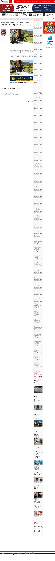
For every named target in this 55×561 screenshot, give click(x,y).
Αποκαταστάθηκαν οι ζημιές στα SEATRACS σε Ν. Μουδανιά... (38, 201)
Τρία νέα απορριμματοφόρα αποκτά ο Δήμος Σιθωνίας (37, 372)
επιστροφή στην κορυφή (29, 101)
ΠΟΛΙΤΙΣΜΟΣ (35, 1)
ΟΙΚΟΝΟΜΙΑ (28, 1)
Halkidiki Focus (15, 25)
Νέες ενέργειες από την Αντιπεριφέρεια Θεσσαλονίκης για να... (38, 263)
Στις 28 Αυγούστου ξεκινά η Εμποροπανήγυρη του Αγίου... (37, 225)
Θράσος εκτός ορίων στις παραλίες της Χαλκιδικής (37, 209)
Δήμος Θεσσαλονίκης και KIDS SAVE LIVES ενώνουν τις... (37, 113)
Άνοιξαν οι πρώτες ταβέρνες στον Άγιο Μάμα (37, 357)
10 (34, 530)
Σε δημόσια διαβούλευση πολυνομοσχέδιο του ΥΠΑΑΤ (37, 314)
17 (34, 531)
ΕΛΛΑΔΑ (19, 1)
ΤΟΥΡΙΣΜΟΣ (16, 1)
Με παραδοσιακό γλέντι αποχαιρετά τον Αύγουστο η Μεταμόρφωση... (38, 187)
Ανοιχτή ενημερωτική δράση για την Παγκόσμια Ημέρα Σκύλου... (37, 249)
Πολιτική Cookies (33, 552)
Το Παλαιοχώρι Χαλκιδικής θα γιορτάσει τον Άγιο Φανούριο (50, 14)
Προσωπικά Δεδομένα (27, 552)
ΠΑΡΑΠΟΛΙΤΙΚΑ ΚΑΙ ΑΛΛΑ (37, 384)
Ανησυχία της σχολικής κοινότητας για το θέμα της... (38, 98)
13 (38, 530)
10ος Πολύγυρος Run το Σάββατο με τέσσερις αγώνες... (38, 141)
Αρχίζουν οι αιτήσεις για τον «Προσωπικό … (37, 473)
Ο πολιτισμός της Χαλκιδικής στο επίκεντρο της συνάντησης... (37, 179)
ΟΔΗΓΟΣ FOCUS (48, 1)
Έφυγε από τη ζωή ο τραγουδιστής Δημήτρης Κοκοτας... (37, 277)
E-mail (4, 26)
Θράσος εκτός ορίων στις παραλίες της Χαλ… (37, 380)
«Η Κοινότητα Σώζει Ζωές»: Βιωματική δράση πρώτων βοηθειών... (37, 33)
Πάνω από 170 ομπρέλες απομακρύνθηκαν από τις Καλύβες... (38, 270)
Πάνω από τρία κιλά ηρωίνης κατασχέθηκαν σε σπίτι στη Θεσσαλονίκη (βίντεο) (11, 94)
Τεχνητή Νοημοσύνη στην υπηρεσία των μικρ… (37, 455)
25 (35, 533)
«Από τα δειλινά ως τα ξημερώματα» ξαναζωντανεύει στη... (37, 171)
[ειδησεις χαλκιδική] (11, 1)
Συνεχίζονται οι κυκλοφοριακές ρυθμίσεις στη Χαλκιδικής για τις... (37, 134)
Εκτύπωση (2, 26)
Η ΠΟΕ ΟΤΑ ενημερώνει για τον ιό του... (38, 242)
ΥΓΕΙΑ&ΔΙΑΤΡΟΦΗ (39, 1)
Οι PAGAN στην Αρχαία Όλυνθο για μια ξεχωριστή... (38, 350)
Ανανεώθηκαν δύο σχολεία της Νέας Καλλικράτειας (37, 321)
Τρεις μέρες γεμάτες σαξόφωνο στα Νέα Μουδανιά (37, 127)
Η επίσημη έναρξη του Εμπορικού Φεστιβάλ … (36, 486)
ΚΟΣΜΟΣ (22, 1)
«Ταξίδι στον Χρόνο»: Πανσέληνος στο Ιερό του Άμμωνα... (37, 364)
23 (42, 531)
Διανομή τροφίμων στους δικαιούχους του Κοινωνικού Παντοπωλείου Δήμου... (38, 149)
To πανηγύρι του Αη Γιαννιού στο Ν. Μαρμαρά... (37, 47)
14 (39, 530)
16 (42, 530)
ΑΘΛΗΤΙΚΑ (31, 1)
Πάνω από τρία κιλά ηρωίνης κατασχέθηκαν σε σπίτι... (38, 54)
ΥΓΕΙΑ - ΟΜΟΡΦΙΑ (37, 240)
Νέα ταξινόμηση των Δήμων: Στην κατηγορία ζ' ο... (38, 164)
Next (41, 377)
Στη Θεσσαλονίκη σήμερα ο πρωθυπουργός (37, 61)
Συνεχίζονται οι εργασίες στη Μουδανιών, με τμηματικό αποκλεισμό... (38, 106)
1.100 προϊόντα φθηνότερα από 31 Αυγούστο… (37, 506)
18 (35, 531)
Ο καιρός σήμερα (37, 78)
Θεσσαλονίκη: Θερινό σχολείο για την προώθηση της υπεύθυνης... (37, 343)
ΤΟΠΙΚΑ (13, 1)
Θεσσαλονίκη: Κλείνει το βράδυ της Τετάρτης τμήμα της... (38, 328)
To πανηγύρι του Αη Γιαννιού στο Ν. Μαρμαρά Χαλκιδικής (23, 14)
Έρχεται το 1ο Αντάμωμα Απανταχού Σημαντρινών (37, 292)
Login (53, 1)
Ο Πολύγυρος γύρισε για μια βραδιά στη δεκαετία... (38, 299)
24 (34, 533)
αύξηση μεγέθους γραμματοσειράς (25, 25)
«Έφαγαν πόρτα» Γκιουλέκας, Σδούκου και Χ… (38, 416)
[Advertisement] (26, 544)
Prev (40, 377)
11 (35, 530)
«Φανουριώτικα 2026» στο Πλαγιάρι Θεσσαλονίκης (37, 256)
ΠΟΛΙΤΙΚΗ (25, 1)
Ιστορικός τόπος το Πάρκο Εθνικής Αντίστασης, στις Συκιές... (37, 157)
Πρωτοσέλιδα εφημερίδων (36, 73)
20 (38, 531)
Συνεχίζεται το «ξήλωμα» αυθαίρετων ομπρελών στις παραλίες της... (37, 306)
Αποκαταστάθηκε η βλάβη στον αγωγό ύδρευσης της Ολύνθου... (37, 285)
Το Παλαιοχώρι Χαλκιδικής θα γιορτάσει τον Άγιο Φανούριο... (38, 84)
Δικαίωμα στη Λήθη (22, 552)
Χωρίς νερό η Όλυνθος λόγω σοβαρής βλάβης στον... (38, 335)
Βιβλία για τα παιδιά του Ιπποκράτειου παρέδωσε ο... (38, 120)
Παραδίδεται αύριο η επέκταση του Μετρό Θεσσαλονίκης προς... (37, 91)
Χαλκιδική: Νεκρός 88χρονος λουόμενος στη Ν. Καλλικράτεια (9, 14)
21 (39, 531)
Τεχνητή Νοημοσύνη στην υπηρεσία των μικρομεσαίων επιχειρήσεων (37, 25)
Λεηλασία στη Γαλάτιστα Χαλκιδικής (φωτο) (36, 14)
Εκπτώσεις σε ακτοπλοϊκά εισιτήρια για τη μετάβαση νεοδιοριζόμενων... (37, 217)
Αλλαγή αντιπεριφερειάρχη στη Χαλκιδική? (37, 433)
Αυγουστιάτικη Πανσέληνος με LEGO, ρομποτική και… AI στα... (38, 194)
